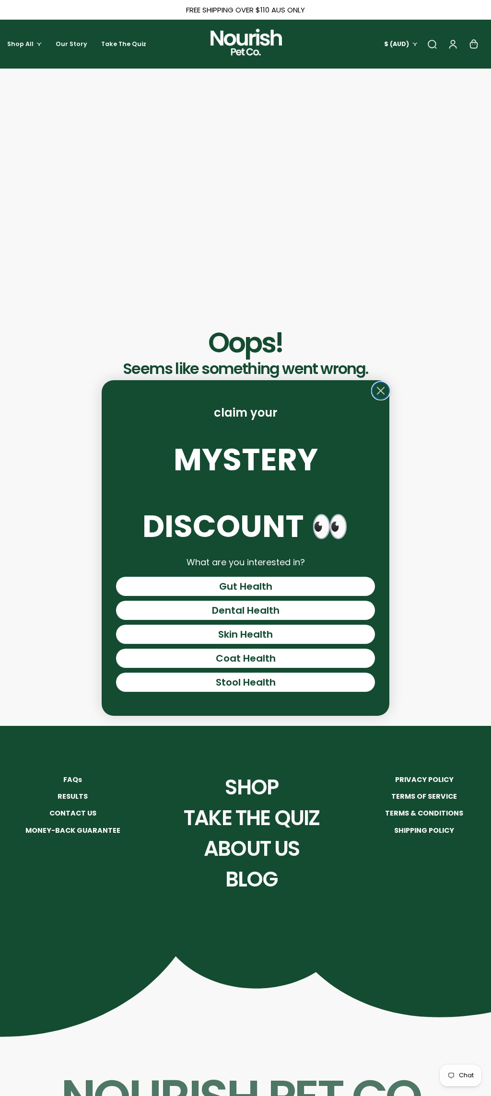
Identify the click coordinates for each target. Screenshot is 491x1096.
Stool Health (246, 682)
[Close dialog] (380, 390)
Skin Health (245, 634)
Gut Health (245, 586)
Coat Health (246, 658)
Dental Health (246, 610)
